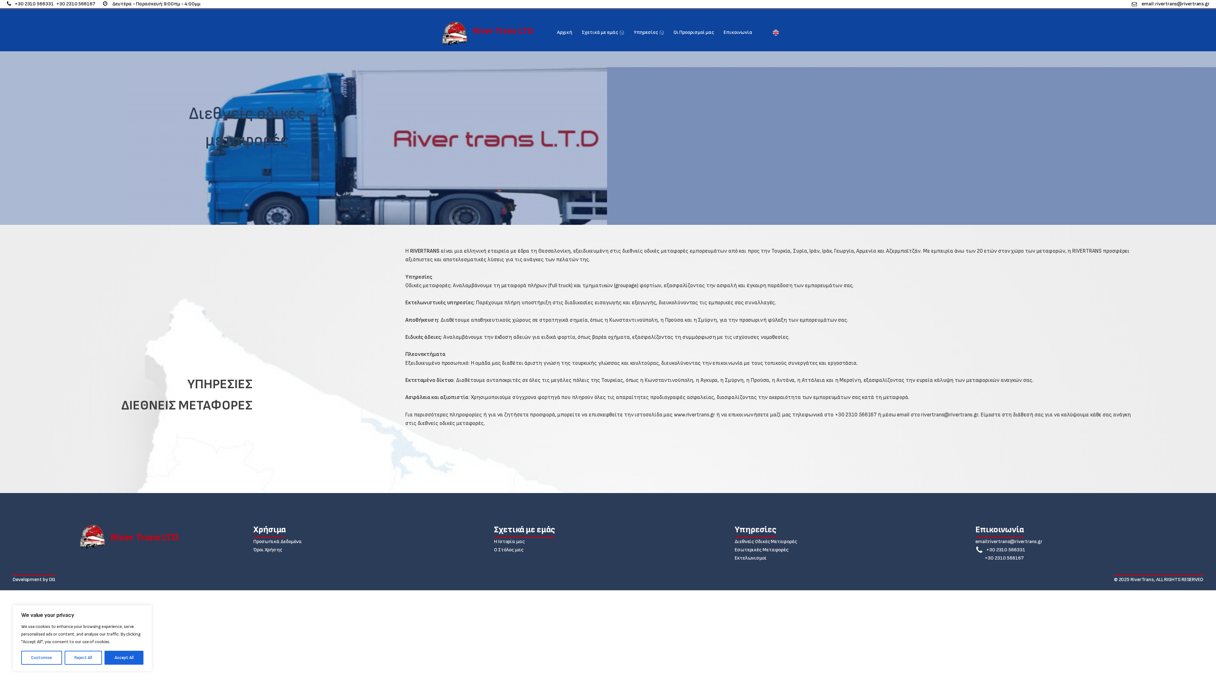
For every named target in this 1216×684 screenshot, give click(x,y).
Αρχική (564, 32)
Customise (41, 657)
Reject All (83, 657)
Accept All (124, 657)
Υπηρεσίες (646, 32)
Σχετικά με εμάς (600, 32)
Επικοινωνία (738, 32)
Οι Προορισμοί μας (694, 32)
